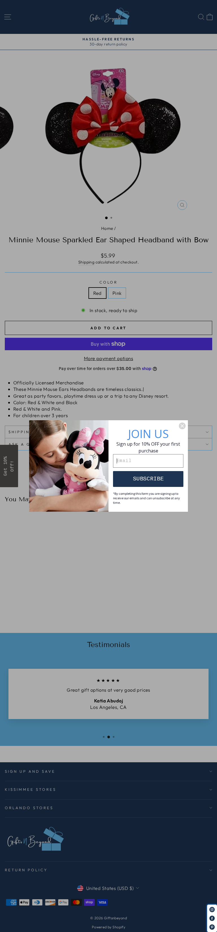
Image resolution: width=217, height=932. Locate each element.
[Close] (182, 426)
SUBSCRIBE (148, 479)
